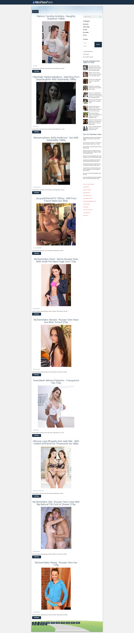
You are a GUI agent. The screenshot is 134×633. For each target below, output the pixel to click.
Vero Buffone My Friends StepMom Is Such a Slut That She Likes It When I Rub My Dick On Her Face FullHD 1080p (92, 68)
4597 (52, 622)
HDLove (35, 490)
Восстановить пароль (88, 56)
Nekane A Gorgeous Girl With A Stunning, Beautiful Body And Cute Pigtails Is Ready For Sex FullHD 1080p (92, 152)
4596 (47, 622)
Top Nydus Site (86, 212)
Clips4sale (36, 126)
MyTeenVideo (37, 308)
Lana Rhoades (40, 490)
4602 (77, 622)
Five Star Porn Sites (87, 209)
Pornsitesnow (86, 204)
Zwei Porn (85, 215)
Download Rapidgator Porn (89, 201)
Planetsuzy (85, 207)
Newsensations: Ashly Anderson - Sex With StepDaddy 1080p (56, 138)
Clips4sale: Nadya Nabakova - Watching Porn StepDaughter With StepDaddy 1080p (56, 78)
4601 (72, 622)
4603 (34, 624)
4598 (57, 622)
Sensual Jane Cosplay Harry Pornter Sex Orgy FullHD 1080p (95, 81)
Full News (36, 71)
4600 (67, 622)
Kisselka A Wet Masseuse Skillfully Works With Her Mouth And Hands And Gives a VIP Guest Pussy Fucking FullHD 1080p (92, 109)
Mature (35, 65)
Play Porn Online (87, 189)
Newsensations (37, 187)
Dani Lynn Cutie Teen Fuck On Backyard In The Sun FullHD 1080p (95, 101)
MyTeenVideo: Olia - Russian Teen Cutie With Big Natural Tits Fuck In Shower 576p (56, 503)
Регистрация (86, 54)
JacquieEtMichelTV (38, 247)
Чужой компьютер (88, 51)
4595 (42, 622)
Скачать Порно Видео (88, 184)
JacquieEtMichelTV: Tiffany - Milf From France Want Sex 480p (56, 199)
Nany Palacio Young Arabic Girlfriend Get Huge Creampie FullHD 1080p (95, 88)
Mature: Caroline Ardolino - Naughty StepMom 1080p (56, 17)
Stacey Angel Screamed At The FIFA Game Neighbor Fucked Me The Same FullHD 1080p (92, 139)
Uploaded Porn (86, 192)
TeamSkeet (36, 429)
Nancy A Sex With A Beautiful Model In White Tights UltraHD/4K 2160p (95, 128)
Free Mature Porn (87, 195)
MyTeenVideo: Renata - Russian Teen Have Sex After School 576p (56, 320)
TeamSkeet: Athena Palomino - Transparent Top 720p (56, 381)
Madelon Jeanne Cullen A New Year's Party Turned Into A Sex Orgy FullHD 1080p (95, 74)
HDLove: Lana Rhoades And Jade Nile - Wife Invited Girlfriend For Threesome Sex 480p (56, 442)
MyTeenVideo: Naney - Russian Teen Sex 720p (56, 563)
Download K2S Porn (88, 198)
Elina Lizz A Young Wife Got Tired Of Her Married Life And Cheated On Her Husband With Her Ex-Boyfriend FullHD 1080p (92, 95)
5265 (42, 624)
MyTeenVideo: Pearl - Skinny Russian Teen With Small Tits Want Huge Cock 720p (56, 260)
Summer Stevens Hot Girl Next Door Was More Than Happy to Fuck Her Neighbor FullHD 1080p (91, 169)
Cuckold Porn (86, 187)
